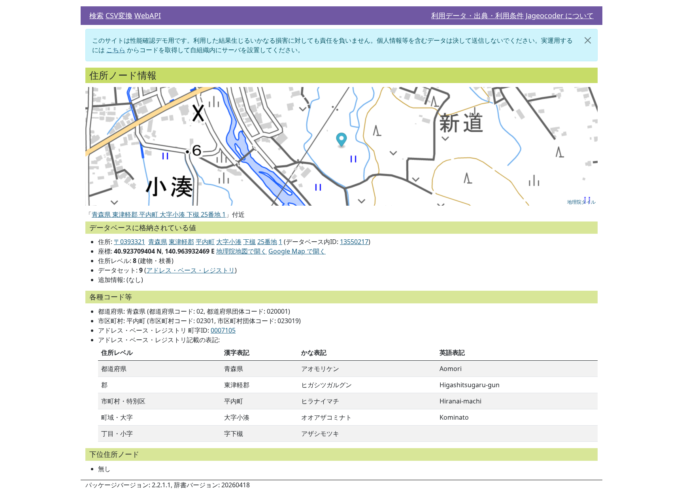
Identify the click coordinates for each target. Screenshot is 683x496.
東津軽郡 (181, 241)
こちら (115, 49)
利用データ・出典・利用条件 (477, 15)
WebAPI (147, 15)
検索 (96, 15)
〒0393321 (129, 241)
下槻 (249, 241)
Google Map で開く (297, 251)
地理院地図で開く (241, 251)
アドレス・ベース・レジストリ (190, 270)
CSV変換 (119, 15)
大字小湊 (229, 241)
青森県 (157, 241)
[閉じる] (587, 40)
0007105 (223, 330)
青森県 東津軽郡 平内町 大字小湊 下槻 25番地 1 (159, 214)
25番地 (267, 241)
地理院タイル (581, 201)
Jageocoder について (560, 15)
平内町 (205, 241)
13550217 (354, 241)
